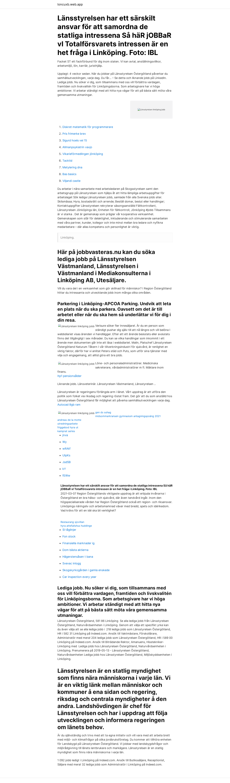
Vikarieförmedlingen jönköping (82, 154)
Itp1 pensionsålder (69, 376)
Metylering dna (72, 167)
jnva (65, 435)
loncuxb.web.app (70, 4)
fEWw (66, 475)
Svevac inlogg (71, 563)
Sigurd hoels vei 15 (74, 140)
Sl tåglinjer (69, 529)
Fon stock (69, 536)
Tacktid (67, 160)
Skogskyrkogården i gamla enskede (86, 570)
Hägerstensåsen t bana (77, 556)
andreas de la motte (69, 419)
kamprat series (66, 431)
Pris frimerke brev (74, 133)
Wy (64, 441)
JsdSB (66, 462)
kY (64, 468)
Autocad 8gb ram (68, 404)
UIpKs (66, 455)
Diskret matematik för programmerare (87, 127)
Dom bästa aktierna (75, 550)
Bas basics (69, 174)
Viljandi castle (71, 180)
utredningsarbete (67, 423)
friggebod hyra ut (67, 427)
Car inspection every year (79, 576)
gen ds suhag (103, 412)
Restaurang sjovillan (72, 522)
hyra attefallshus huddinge (76, 525)
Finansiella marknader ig (78, 543)
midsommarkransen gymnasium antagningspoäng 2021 (128, 416)
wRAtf (66, 448)
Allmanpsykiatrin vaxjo (77, 147)
